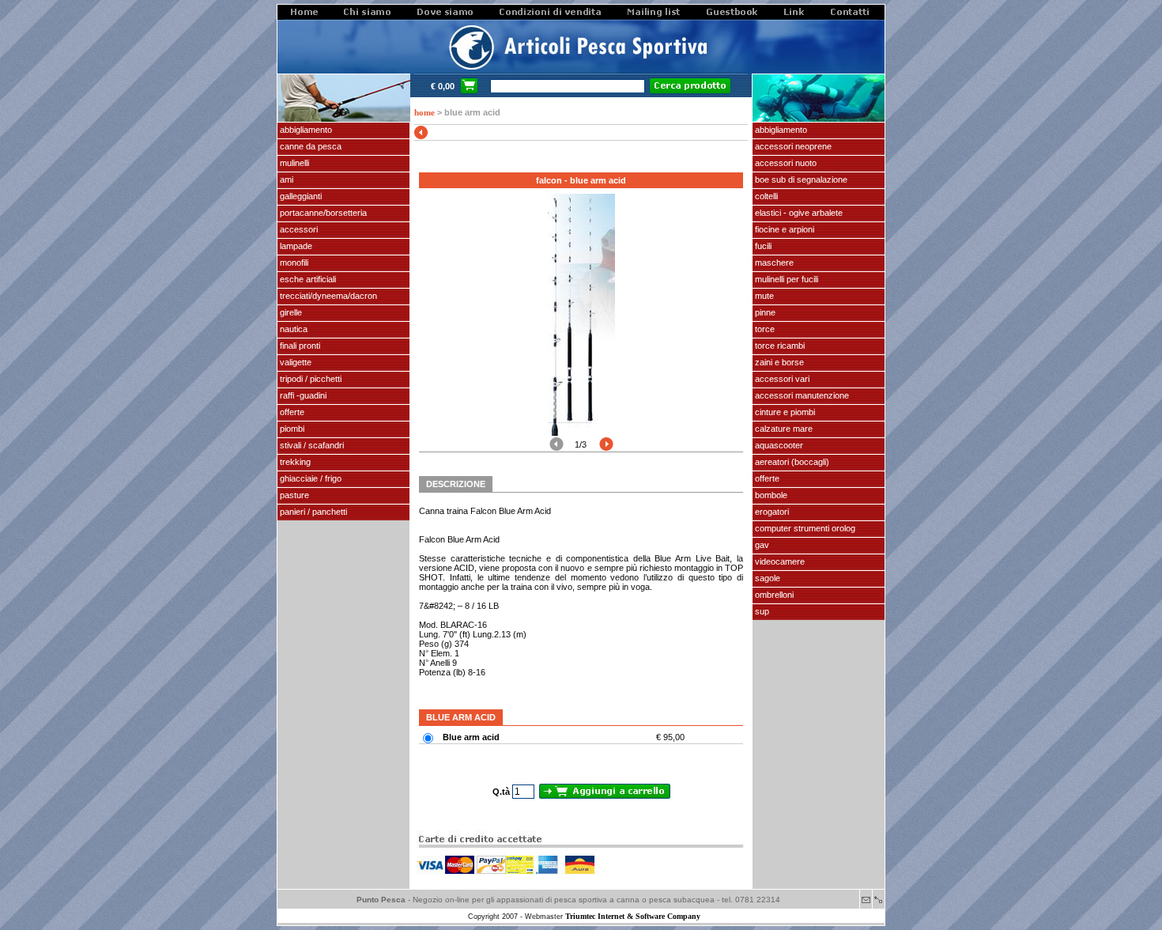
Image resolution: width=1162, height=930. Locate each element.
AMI (285, 179)
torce (764, 329)
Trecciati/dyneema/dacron (327, 296)
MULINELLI (293, 163)
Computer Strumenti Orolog (804, 528)
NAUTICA (292, 329)
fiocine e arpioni (783, 229)
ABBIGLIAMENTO (304, 129)
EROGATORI (771, 511)
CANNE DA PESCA (309, 146)
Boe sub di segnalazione (800, 179)
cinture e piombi (784, 412)
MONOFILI (292, 262)
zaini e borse (778, 362)
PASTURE (293, 495)
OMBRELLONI (773, 594)
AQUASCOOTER (778, 445)
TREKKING (294, 462)
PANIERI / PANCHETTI (312, 511)
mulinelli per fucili (785, 279)
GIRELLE (289, 312)
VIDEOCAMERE (779, 561)
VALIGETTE (294, 362)
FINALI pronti (298, 345)
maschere (773, 262)
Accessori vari (781, 379)
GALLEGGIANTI (299, 196)
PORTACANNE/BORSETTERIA (322, 212)
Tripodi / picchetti (309, 379)
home (424, 112)
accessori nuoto (785, 163)
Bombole (770, 495)
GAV (761, 545)
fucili (762, 246)
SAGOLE (766, 578)
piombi (290, 428)
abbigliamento (780, 129)
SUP (761, 611)
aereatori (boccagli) (791, 462)
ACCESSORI (297, 229)
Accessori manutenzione (801, 395)
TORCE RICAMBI (779, 345)
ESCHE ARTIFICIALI (306, 279)
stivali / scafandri (310, 445)
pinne (764, 312)
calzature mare (783, 428)
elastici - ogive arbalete (798, 212)
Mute (763, 296)
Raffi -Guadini (301, 395)
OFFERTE (290, 412)
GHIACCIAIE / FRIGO (309, 478)
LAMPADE (294, 246)
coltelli (765, 196)
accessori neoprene (792, 146)
